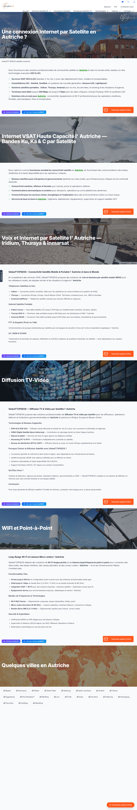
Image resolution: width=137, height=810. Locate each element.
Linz (58, 697)
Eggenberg (10, 697)
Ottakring (109, 697)
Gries (80, 697)
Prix (115, 7)
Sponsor (107, 7)
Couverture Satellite (62, 11)
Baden (8, 691)
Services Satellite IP (40, 11)
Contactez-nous (127, 7)
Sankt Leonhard (84, 691)
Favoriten (9, 703)
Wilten (36, 691)
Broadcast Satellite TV (83, 11)
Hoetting (24, 703)
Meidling (45, 697)
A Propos (127, 11)
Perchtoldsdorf (28, 697)
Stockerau (22, 691)
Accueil (26, 11)
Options (115, 11)
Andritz (101, 691)
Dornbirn (94, 697)
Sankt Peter (51, 691)
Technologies (100, 11)
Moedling (39, 703)
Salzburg (67, 691)
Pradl (69, 697)
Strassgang (124, 697)
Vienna (114, 691)
